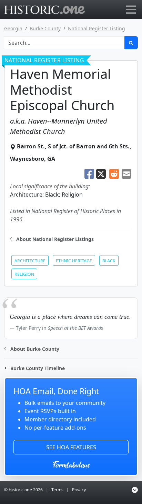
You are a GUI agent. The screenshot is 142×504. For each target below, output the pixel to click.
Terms (57, 490)
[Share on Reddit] (114, 173)
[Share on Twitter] (101, 173)
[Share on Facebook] (89, 173)
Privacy (79, 490)
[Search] (131, 42)
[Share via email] (126, 173)
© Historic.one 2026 (23, 490)
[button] (52, 238)
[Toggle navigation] (131, 10)
